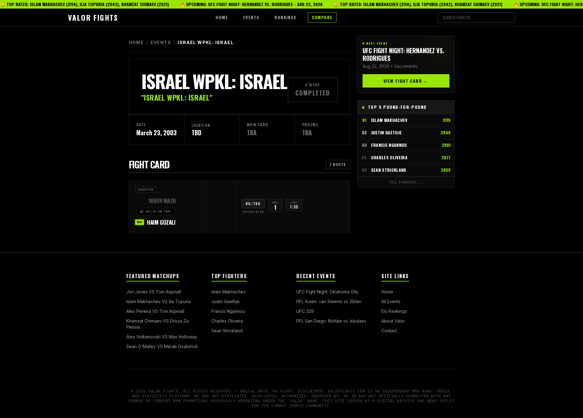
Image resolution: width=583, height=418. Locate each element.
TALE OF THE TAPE (158, 211)
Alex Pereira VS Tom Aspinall (155, 311)
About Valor (393, 320)
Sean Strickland (227, 330)
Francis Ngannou (228, 311)
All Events (391, 301)
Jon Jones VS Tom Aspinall (153, 291)
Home (136, 42)
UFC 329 (305, 311)
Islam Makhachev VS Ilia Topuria (158, 301)
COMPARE (322, 17)
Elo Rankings (394, 311)
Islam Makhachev (228, 291)
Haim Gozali (161, 222)
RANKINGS (285, 17)
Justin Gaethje (225, 301)
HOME (222, 17)
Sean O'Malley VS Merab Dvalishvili (162, 346)
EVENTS (251, 17)
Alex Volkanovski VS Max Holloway (161, 336)
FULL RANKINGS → (406, 182)
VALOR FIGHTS (93, 17)
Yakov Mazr (162, 201)
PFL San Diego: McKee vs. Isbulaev (331, 320)
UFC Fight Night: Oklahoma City (327, 291)
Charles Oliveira (227, 320)
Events (161, 42)
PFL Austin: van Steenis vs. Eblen (328, 301)
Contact (389, 330)
